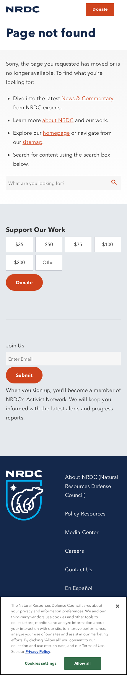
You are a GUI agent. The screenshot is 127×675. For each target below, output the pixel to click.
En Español (78, 588)
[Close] (117, 606)
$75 (78, 244)
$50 (49, 244)
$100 (107, 244)
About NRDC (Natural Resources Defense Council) (91, 486)
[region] (63, 636)
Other (49, 262)
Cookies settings (40, 663)
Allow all (82, 663)
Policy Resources (85, 513)
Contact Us (78, 569)
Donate (100, 9)
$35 (19, 244)
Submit (24, 375)
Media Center (81, 532)
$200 (19, 262)
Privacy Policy (37, 651)
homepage (56, 133)
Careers (74, 551)
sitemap (32, 142)
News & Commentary (87, 98)
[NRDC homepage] (23, 9)
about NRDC (58, 120)
